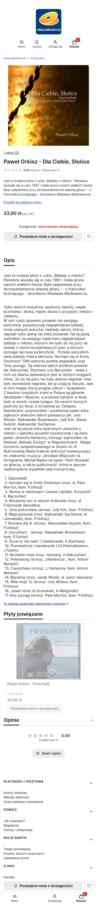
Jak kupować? (14, 821)
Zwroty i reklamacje (18, 830)
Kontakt (9, 877)
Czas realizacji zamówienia (23, 802)
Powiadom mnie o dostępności (46, 236)
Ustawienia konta (16, 858)
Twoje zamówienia (17, 849)
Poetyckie (37, 58)
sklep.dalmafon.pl (15, 58)
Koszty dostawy (15, 793)
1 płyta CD (11, 152)
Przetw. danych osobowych (24, 853)
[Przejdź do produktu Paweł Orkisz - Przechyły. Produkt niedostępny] (48, 651)
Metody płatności (16, 797)
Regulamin (11, 825)
